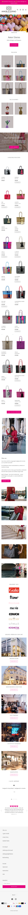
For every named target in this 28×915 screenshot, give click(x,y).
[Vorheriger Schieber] (3, 32)
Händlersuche (14, 663)
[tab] (11, 801)
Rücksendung (6, 859)
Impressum (5, 868)
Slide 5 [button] (16, 801)
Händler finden (6, 842)
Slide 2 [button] (12, 801)
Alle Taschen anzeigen (14, 414)
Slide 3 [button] (14, 801)
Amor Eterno (15, 912)
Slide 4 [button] (15, 801)
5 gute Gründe (14, 46)
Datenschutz (5, 872)
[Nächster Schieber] (24, 32)
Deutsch (13, 896)
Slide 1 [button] (11, 801)
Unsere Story (6, 482)
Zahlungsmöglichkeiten (8, 855)
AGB (3, 876)
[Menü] (25, 9)
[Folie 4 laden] (15, 32)
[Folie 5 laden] (16, 32)
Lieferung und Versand (8, 852)
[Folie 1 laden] (11, 32)
